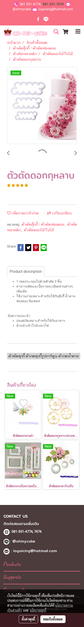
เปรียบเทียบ (61, 213)
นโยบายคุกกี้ (38, 610)
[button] (54, 31)
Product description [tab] (26, 271)
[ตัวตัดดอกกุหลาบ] (42, 105)
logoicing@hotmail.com (55, 9)
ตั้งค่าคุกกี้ (28, 619)
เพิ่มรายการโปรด (25, 213)
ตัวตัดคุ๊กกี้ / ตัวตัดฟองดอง (43, 224)
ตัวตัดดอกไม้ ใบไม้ (39, 230)
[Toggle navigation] (78, 32)
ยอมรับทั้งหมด (53, 619)
